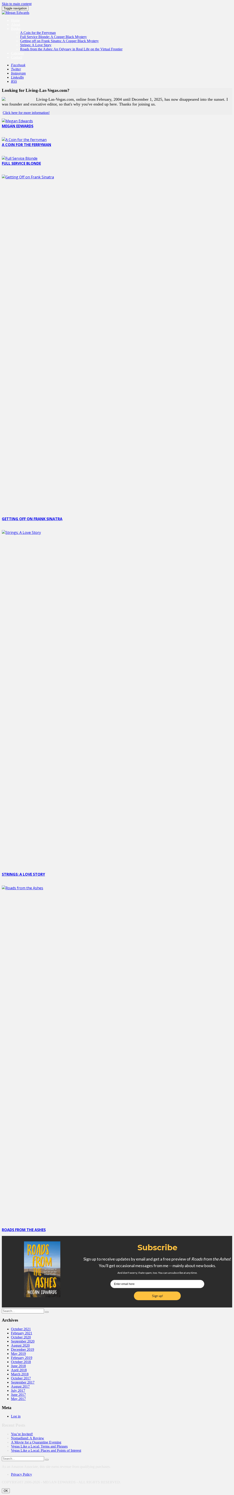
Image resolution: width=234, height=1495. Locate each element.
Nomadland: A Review (27, 1438)
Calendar (17, 53)
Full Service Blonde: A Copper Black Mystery (53, 37)
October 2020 (21, 1337)
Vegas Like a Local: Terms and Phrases (39, 1446)
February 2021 (21, 1333)
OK (6, 1490)
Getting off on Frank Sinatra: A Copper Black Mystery (59, 41)
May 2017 (18, 1399)
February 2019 (21, 1358)
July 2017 (18, 1390)
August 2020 (20, 1345)
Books (15, 29)
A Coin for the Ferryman (38, 33)
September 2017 (23, 1382)
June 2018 (18, 1366)
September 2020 (23, 1341)
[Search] (47, 1312)
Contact (16, 57)
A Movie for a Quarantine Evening (36, 1442)
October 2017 (21, 1378)
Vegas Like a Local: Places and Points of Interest (46, 1450)
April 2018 (19, 1370)
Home (15, 20)
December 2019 (22, 1349)
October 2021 (21, 1329)
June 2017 (18, 1395)
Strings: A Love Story (35, 45)
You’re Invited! (22, 1434)
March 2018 (20, 1374)
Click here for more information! (26, 113)
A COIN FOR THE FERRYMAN (26, 144)
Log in (16, 1416)
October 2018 (21, 1362)
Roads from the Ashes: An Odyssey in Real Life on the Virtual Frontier (71, 49)
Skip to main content (17, 4)
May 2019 (18, 1354)
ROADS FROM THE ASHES (24, 1229)
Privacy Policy (21, 1474)
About (15, 24)
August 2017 (20, 1386)
